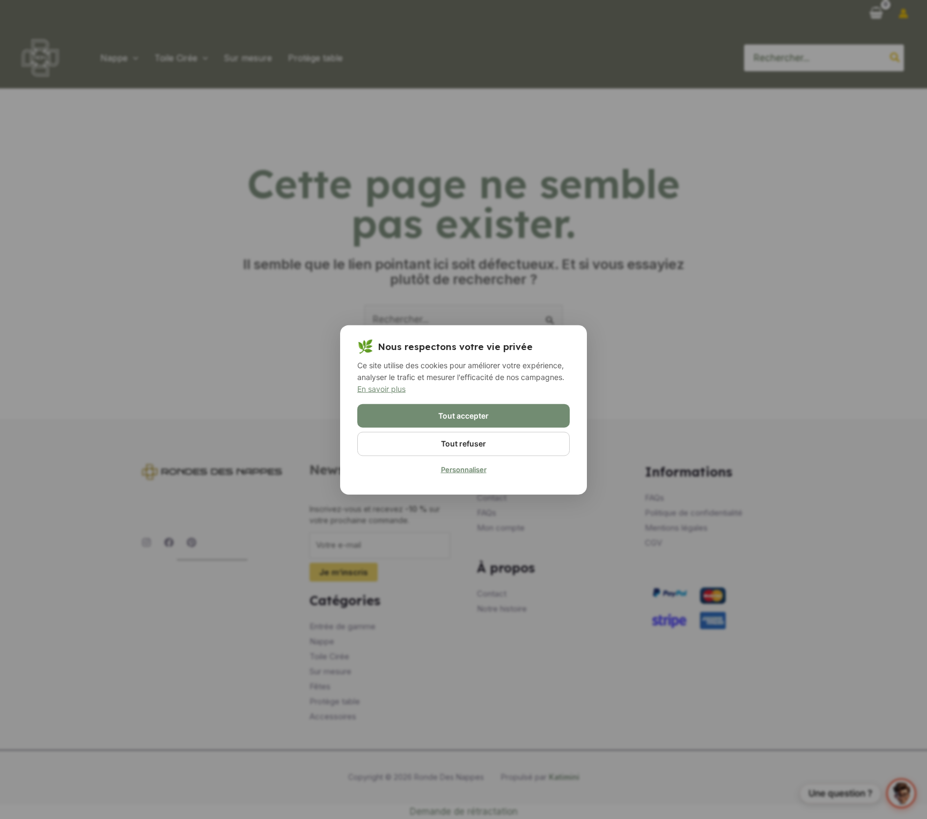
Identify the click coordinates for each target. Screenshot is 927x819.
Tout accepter (463, 415)
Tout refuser (463, 443)
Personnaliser (464, 469)
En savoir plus (381, 388)
